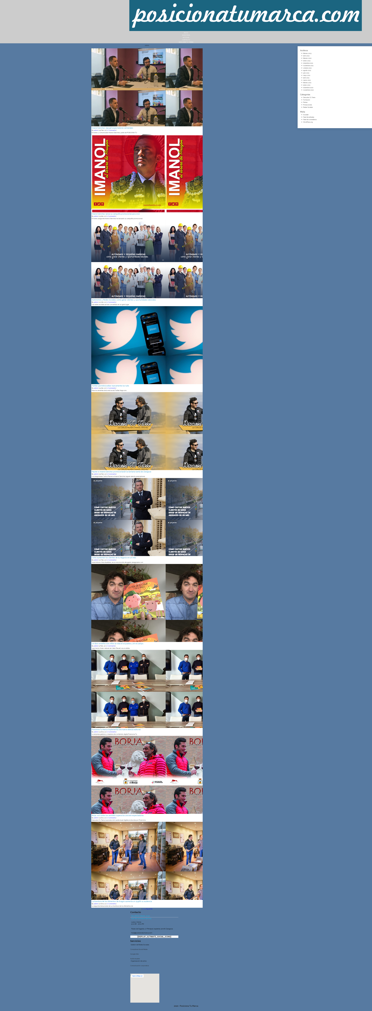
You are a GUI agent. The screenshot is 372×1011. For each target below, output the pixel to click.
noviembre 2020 (308, 90)
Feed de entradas (308, 117)
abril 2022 (306, 56)
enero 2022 (306, 61)
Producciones (307, 105)
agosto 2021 (307, 70)
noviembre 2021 (308, 65)
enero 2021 (306, 85)
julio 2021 (306, 73)
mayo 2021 (306, 75)
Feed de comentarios (310, 119)
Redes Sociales (308, 107)
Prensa (305, 102)
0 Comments (111, 130)
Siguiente (149, 909)
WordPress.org (308, 122)
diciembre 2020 (308, 87)
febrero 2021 (307, 82)
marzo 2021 (307, 80)
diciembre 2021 (308, 63)
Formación (306, 100)
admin (96, 130)
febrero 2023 (307, 53)
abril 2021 (306, 78)
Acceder (306, 114)
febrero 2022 (307, 58)
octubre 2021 (307, 68)
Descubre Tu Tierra (309, 97)
